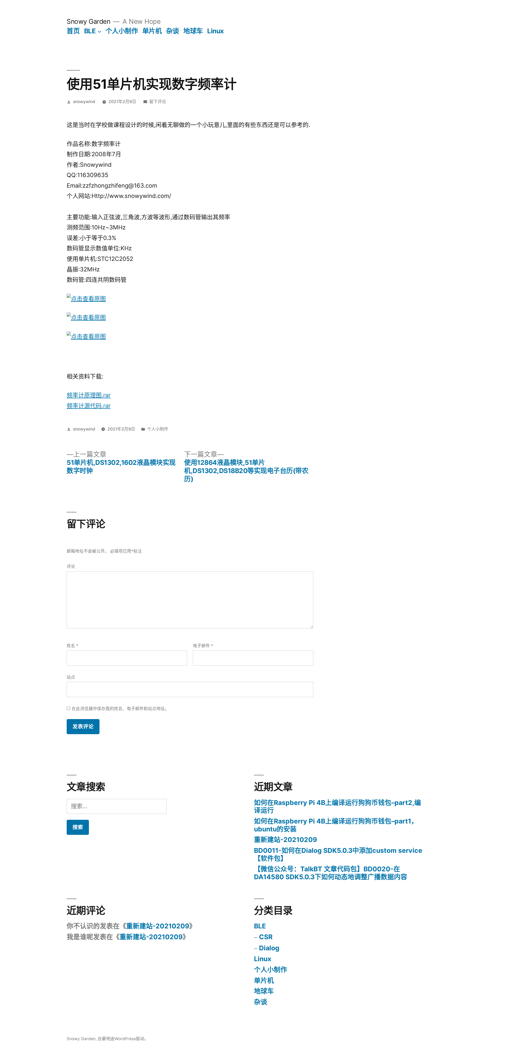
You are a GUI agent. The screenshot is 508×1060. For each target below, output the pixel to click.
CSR (266, 937)
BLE (90, 31)
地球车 (193, 31)
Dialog (269, 948)
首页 (73, 31)
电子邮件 (203, 645)
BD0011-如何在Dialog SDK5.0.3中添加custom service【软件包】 (338, 854)
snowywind (84, 101)
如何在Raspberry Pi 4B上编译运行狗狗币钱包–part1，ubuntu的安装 (336, 825)
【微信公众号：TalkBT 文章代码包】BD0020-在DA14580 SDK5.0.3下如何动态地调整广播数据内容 (330, 873)
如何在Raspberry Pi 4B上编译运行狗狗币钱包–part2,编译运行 (337, 806)
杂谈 (172, 31)
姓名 (72, 645)
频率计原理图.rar (89, 395)
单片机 (152, 31)
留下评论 (157, 101)
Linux (215, 31)
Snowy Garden (88, 21)
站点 (71, 677)
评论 (71, 566)
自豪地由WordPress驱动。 (123, 1038)
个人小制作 (122, 31)
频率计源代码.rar (89, 405)
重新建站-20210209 (285, 840)
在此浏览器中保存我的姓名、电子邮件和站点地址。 (120, 708)
